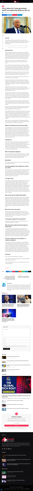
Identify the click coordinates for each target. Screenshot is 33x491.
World (3, 6)
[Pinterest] (3, 44)
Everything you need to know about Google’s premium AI (16, 480)
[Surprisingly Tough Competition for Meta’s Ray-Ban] (4, 405)
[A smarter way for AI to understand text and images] (4, 401)
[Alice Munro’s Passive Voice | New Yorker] (4, 370)
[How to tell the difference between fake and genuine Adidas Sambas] (4, 361)
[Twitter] (3, 40)
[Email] (3, 48)
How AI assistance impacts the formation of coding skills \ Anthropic (17, 408)
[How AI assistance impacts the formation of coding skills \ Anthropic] (4, 409)
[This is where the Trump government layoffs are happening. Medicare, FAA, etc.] (16, 25)
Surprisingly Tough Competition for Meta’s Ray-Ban (15, 404)
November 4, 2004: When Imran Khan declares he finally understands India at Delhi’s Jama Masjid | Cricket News (23, 305)
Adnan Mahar (6, 12)
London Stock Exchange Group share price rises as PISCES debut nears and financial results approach (18, 460)
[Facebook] (3, 37)
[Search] (30, 2)
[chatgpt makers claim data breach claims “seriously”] (4, 472)
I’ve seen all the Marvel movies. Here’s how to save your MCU (16, 455)
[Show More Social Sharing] (23, 15)
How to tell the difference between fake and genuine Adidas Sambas (17, 360)
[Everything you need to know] (4, 476)
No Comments (15, 12)
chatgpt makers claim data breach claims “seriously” (15, 471)
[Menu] (2, 2)
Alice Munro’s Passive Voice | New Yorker (13, 369)
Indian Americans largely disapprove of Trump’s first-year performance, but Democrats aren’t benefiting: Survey (8, 305)
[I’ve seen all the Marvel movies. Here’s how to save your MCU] (4, 456)
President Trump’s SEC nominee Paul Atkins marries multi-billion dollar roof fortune (18, 365)
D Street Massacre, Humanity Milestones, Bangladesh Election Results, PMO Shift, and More (16, 396)
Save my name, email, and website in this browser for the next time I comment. (15, 346)
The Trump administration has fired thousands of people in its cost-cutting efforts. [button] (17, 45)
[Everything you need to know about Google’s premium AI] (4, 481)
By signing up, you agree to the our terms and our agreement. (17, 427)
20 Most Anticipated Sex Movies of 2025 (13, 356)
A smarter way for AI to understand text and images (15, 400)
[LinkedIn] (3, 42)
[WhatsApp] (3, 46)
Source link (7, 267)
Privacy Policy (21, 427)
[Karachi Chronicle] (16, 1)
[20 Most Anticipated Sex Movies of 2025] (4, 357)
